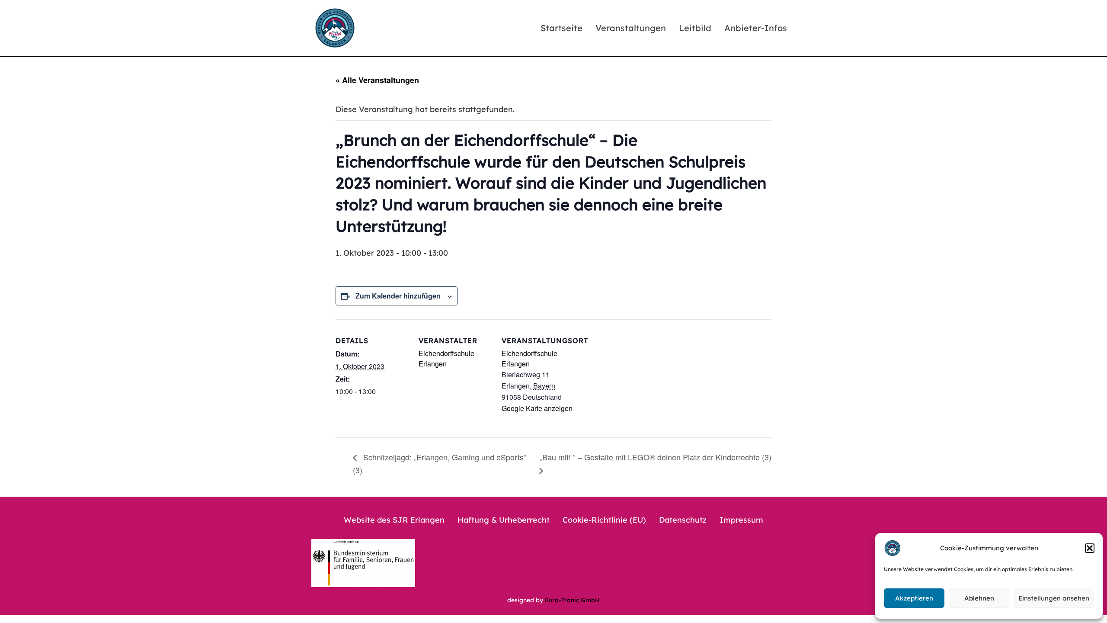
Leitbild (695, 27)
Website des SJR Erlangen (394, 520)
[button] (1089, 548)
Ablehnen (979, 598)
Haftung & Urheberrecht (504, 520)
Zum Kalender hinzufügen (398, 296)
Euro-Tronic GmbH (572, 600)
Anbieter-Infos (755, 27)
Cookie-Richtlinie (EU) (604, 520)
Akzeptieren (914, 598)
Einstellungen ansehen (1053, 598)
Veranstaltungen (630, 27)
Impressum (741, 520)
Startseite (561, 27)
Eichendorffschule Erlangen (446, 358)
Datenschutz (683, 520)
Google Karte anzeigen (537, 408)
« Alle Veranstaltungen (377, 80)
